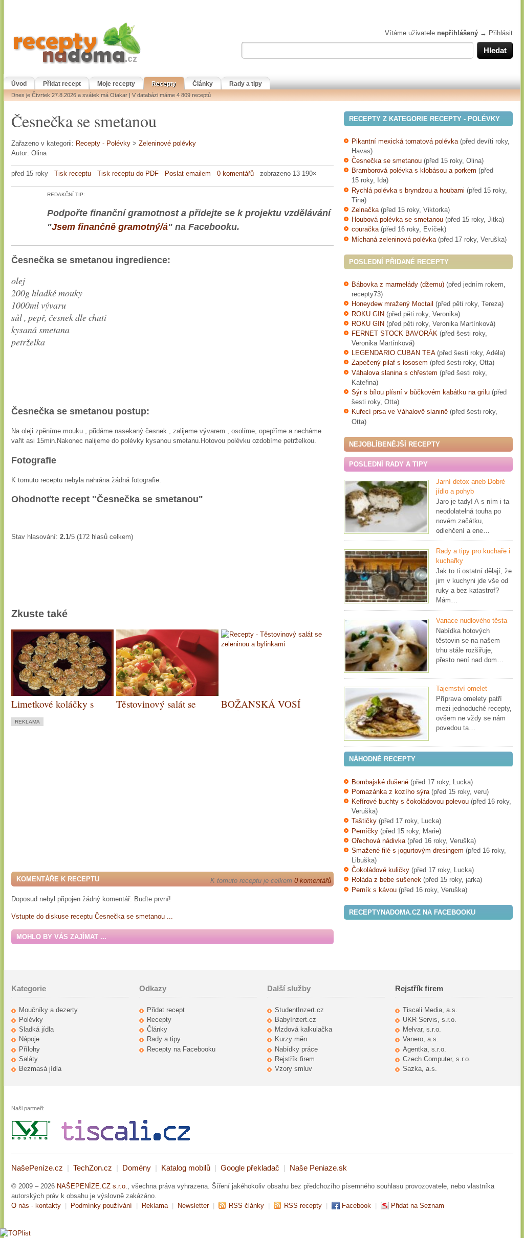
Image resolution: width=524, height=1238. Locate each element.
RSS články (246, 1205)
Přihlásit (501, 33)
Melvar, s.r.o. (422, 1029)
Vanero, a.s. (421, 1039)
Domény (136, 1167)
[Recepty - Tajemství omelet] (386, 714)
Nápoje (29, 1039)
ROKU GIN (368, 314)
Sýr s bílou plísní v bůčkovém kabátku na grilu (421, 392)
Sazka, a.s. (420, 1068)
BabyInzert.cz (295, 1019)
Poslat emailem (188, 173)
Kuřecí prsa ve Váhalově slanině (400, 411)
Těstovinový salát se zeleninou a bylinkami (160, 709)
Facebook (356, 1205)
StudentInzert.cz (299, 1010)
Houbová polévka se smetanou (397, 219)
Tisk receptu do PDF (128, 173)
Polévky (31, 1019)
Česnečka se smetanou (387, 161)
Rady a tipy (245, 83)
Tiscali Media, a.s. (430, 1010)
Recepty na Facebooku (181, 1049)
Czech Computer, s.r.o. (437, 1059)
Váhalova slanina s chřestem (395, 373)
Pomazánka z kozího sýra (390, 792)
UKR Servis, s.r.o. (429, 1019)
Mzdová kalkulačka (303, 1029)
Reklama (155, 1205)
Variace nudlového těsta (471, 620)
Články (202, 83)
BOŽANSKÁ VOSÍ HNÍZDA (260, 709)
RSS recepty (303, 1205)
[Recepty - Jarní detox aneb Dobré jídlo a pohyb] (386, 507)
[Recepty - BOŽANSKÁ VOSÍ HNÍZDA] (272, 644)
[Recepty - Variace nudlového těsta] (386, 646)
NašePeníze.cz (37, 1167)
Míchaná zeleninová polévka (394, 239)
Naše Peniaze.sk (318, 1167)
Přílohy (29, 1049)
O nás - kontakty (36, 1205)
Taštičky (364, 821)
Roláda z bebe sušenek (386, 879)
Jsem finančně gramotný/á (110, 227)
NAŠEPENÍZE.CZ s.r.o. (92, 1186)
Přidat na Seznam (417, 1205)
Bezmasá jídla (40, 1068)
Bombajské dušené (380, 782)
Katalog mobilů (185, 1167)
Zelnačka (365, 210)
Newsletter (193, 1205)
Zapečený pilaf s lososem (390, 362)
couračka (365, 229)
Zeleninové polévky (167, 143)
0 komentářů (235, 173)
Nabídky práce (296, 1049)
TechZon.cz (92, 1167)
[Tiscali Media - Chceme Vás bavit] (125, 1138)
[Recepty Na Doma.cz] (76, 64)
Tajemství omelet (461, 688)
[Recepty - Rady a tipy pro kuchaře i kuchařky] (386, 576)
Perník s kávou (374, 890)
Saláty (28, 1059)
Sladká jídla (36, 1029)
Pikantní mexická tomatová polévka (405, 141)
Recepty (163, 83)
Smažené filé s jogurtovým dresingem (408, 850)
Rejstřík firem (295, 1059)
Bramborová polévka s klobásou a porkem (414, 170)
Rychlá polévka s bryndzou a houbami (408, 190)
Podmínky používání (101, 1205)
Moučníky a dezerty (48, 1010)
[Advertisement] (97, 797)
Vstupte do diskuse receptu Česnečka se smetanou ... (92, 916)
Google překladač (250, 1167)
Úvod (19, 83)
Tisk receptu (72, 173)
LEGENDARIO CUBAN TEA (393, 353)
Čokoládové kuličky (380, 870)
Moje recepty (116, 83)
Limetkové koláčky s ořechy (52, 709)
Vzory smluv (293, 1068)
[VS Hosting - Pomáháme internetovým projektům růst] (31, 1138)
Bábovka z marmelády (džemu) (398, 284)
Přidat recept (62, 83)
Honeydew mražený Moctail (392, 304)
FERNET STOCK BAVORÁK (395, 333)
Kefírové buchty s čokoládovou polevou (410, 801)
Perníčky (366, 831)
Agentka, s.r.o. (424, 1049)
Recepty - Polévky (103, 143)
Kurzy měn (291, 1039)
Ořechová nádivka (378, 841)
